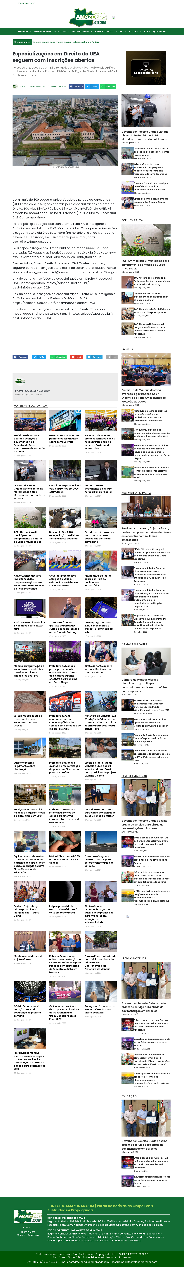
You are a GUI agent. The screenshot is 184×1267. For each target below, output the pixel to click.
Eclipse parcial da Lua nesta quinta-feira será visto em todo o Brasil (63, 909)
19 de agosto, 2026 (130, 543)
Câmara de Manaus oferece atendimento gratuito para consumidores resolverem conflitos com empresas (144, 685)
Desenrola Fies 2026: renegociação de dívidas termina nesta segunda (64, 535)
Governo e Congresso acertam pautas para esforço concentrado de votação (99, 861)
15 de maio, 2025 (141, 763)
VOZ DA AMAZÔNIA (42, 31)
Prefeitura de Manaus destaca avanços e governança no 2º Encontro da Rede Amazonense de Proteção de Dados (29, 443)
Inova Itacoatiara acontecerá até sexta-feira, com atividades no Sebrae (152, 860)
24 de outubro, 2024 (143, 866)
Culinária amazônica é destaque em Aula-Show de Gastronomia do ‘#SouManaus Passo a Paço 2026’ (64, 1013)
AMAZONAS (23, 31)
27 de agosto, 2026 (142, 205)
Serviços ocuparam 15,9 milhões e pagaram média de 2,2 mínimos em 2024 (30, 813)
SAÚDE (147, 31)
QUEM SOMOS (159, 31)
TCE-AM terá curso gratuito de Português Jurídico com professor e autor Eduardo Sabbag (64, 627)
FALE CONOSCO (26, 3)
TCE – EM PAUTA (61, 31)
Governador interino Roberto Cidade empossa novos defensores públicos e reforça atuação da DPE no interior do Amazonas (150, 574)
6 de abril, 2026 (140, 632)
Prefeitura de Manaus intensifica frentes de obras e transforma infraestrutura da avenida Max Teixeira (64, 816)
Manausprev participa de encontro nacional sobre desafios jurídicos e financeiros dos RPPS (29, 670)
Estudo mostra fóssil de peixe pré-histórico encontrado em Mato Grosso (28, 720)
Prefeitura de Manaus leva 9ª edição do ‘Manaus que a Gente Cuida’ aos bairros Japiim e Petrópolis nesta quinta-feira (100, 722)
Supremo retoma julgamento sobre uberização (24, 766)
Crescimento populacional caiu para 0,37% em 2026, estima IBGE (65, 489)
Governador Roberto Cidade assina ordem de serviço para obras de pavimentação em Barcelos (144, 824)
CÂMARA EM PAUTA (104, 31)
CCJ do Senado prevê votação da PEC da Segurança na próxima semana (27, 1011)
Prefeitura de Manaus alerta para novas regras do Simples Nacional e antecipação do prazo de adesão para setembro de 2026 (29, 1061)
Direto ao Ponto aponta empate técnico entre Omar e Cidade (98, 669)
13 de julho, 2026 (129, 694)
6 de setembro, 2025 (143, 713)
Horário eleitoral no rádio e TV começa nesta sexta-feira (29, 626)
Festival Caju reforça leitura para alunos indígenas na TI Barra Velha (26, 911)
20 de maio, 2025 (141, 745)
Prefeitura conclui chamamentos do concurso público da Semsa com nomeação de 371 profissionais (65, 722)
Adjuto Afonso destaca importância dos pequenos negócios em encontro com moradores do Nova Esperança (29, 582)
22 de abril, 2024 (141, 904)
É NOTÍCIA (133, 31)
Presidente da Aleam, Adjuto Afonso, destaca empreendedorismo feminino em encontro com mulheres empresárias (146, 534)
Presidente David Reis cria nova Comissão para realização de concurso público (151, 738)
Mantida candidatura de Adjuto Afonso (28, 958)
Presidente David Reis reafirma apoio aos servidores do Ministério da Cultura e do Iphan (151, 722)
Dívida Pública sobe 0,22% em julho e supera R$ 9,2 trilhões (64, 859)
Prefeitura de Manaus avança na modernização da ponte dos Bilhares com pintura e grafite (65, 767)
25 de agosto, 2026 (142, 316)
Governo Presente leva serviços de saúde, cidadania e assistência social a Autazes (63, 580)
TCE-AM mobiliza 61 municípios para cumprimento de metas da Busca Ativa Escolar (28, 537)
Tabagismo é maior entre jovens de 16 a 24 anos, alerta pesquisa (100, 1009)
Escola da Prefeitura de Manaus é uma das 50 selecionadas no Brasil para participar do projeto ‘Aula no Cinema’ (100, 769)
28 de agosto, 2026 (130, 142)
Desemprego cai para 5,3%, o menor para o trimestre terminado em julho (99, 627)
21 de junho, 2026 (141, 851)
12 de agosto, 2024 (142, 885)
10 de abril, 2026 (141, 584)
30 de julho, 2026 (141, 562)
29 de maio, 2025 (141, 729)
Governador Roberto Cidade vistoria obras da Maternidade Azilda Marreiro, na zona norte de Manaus (29, 492)
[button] (76, 86)
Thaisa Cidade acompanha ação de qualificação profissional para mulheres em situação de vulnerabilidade (99, 914)
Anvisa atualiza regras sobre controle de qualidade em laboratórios (98, 580)
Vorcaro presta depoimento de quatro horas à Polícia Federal (98, 489)
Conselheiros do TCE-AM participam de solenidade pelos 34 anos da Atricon (100, 813)
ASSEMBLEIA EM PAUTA (82, 31)
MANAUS (120, 31)
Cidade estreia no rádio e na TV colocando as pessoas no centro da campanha (99, 537)
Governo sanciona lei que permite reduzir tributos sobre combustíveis (64, 439)
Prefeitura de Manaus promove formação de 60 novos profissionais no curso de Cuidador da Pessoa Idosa (100, 442)
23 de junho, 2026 (129, 831)
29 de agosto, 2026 (130, 405)
